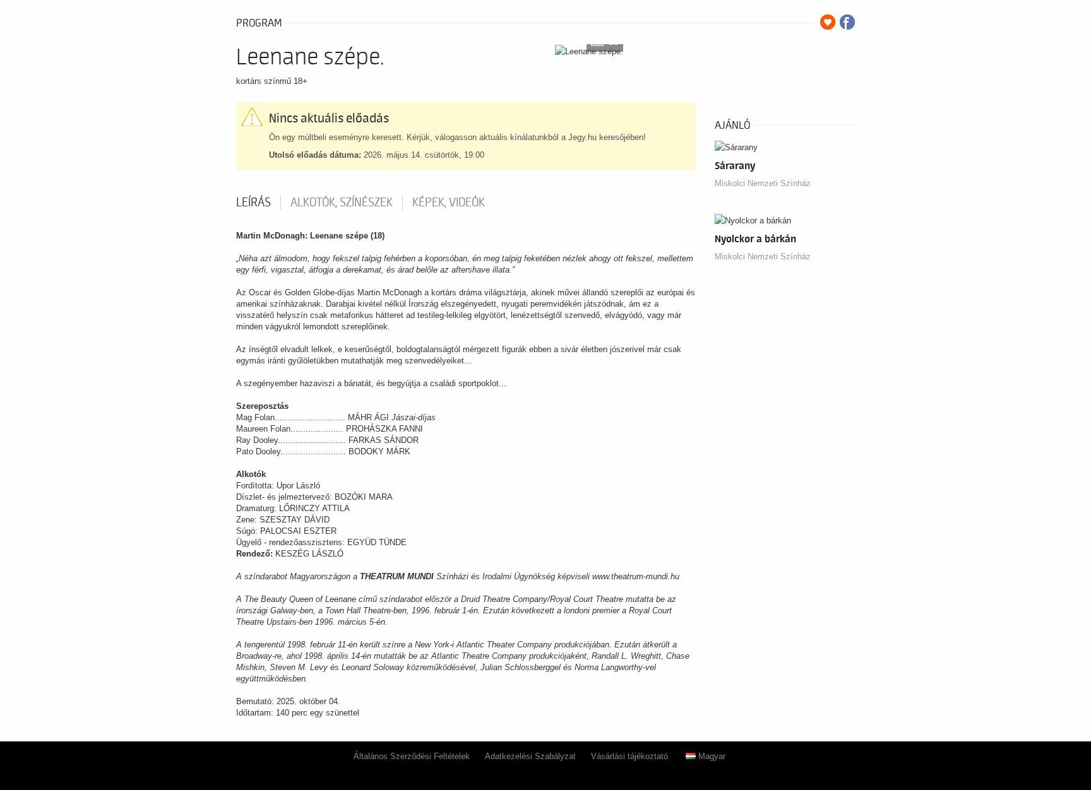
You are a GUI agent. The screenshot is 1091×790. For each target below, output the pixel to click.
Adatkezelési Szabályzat (530, 756)
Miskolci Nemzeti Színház (763, 183)
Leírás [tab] (253, 202)
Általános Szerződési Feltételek (412, 756)
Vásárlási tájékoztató (629, 756)
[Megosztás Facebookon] (847, 22)
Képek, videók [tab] (448, 202)
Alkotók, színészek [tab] (341, 202)
